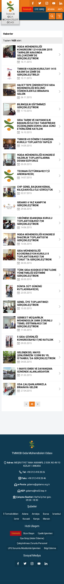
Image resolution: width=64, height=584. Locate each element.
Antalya (35, 514)
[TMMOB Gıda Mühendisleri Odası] (10, 12)
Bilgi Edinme (50, 548)
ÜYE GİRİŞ (39, 9)
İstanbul (57, 514)
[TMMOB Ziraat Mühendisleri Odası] (32, 444)
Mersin (46, 519)
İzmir (16, 519)
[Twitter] (40, 3)
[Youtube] (53, 3)
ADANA (51, 9)
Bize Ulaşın (28, 533)
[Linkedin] (60, 3)
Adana (25, 514)
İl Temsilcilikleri (10, 514)
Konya (36, 519)
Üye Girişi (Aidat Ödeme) (32, 538)
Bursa (46, 514)
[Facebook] (33, 3)
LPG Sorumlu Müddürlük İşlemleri (24, 548)
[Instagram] (46, 3)
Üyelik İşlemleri (45, 533)
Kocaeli (26, 519)
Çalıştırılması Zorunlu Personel (32, 543)
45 (32, 404)
